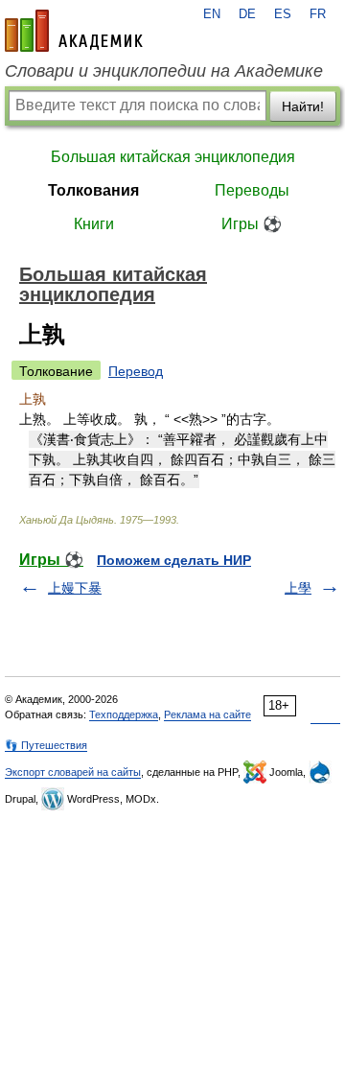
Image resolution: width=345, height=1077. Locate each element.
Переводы (252, 190)
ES (282, 14)
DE (247, 14)
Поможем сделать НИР (174, 560)
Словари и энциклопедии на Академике (164, 71)
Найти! (303, 106)
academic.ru (74, 31)
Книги (94, 224)
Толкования (93, 190)
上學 (298, 588)
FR (318, 14)
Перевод (135, 371)
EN (211, 14)
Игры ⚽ (251, 224)
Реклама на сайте (207, 714)
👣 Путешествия (46, 745)
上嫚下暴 (75, 588)
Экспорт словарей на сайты (73, 772)
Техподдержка (123, 714)
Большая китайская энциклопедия (173, 157)
